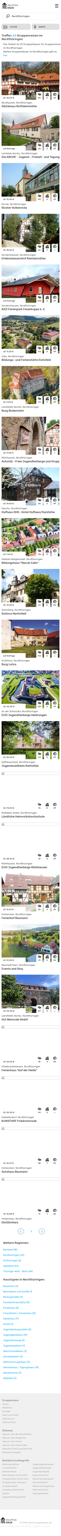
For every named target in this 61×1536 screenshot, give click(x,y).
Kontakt (6, 1411)
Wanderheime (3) (12, 1372)
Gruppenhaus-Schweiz (14, 1482)
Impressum (8, 1419)
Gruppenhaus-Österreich (15, 1479)
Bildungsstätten (10, 1464)
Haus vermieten (10, 1415)
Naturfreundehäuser (43, 1479)
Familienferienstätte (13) (16, 1302)
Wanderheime (9, 1471)
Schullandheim (40, 1482)
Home (5, 1404)
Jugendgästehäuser (43, 1464)
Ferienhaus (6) (11, 1307)
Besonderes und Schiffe (15, 1475)
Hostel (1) (8, 1324)
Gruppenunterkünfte (13, 1490)
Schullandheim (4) (13, 1356)
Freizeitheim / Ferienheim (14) (19, 1313)
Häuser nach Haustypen (14, 1445)
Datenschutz (9, 1422)
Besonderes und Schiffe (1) (17, 1291)
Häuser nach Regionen (14, 1438)
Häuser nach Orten (12, 1441)
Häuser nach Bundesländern (17, 1434)
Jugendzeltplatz (41, 1471)
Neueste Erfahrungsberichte (17, 1449)
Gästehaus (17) (11, 1318)
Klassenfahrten (40, 1475)
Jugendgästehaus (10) (15, 1335)
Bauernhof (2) (10, 1286)
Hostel (5, 1493)
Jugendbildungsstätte (14, 1497)
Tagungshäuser (41, 1493)
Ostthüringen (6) (12, 1260)
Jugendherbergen (42, 1468)
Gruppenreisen (10, 1486)
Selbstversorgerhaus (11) (16, 1362)
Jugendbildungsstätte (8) (17, 1329)
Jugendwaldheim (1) (14, 1345)
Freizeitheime (9, 1468)
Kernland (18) (10, 1249)
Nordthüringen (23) (13, 1255)
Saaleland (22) (11, 1266)
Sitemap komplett (11, 1452)
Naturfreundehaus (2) (15, 1351)
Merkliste (7, 1408)
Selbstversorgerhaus (43, 1486)
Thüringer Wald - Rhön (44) (18, 1271)
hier (5, 55)
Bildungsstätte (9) (13, 1297)
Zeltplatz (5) (9, 1378)
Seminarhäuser (40, 1490)
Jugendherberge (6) (14, 1340)
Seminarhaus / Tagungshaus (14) (21, 1367)
